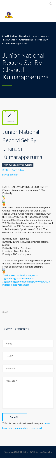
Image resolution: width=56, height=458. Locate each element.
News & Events (24, 165)
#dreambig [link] (23, 284)
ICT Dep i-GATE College (13, 170)
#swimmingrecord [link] (29, 275)
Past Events (10, 165)
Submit (14, 416)
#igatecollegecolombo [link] (14, 281)
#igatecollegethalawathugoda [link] (18, 278)
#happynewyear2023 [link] (38, 281)
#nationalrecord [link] (10, 275)
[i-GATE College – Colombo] (23, 15)
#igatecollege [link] (9, 284)
